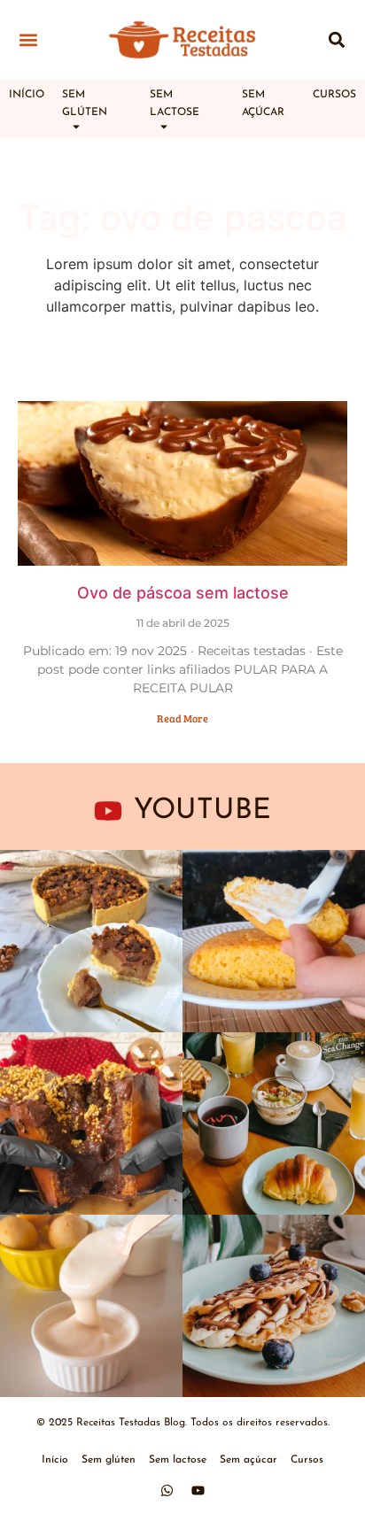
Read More (182, 718)
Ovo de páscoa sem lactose (183, 592)
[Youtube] (198, 1490)
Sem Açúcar (263, 103)
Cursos (334, 94)
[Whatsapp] (167, 1490)
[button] (28, 40)
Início (26, 94)
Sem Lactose (174, 103)
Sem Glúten (84, 103)
